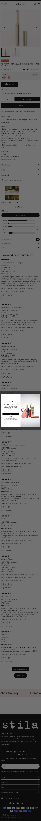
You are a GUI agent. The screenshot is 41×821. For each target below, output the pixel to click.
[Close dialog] (39, 394)
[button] (11, 416)
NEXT (11, 414)
